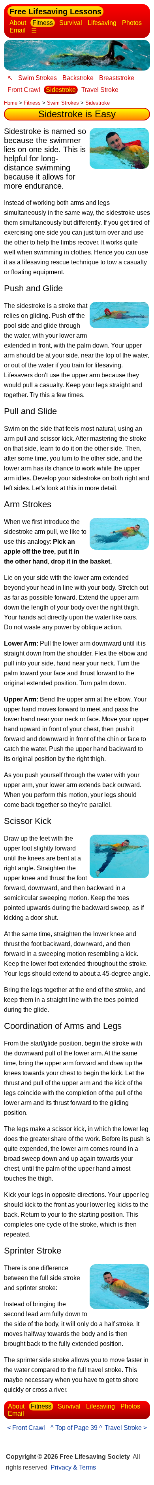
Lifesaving (102, 22)
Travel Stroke (99, 89)
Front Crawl (24, 89)
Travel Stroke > (126, 1427)
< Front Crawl (26, 1427)
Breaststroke (116, 78)
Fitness (42, 22)
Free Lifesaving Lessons (55, 11)
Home (10, 103)
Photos (132, 22)
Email (17, 30)
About (17, 22)
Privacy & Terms (73, 1467)
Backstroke (78, 78)
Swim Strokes (37, 78)
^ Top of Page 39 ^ (76, 1427)
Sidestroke (61, 89)
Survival (70, 22)
